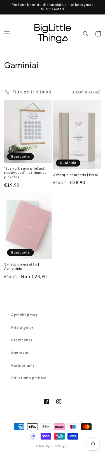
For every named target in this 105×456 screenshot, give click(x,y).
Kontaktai (20, 353)
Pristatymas (22, 327)
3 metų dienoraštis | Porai (75, 175)
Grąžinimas (22, 340)
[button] (7, 34)
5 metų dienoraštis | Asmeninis (21, 266)
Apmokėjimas (24, 315)
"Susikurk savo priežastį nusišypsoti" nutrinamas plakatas (25, 173)
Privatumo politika (29, 378)
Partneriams (23, 365)
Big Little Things (56, 446)
